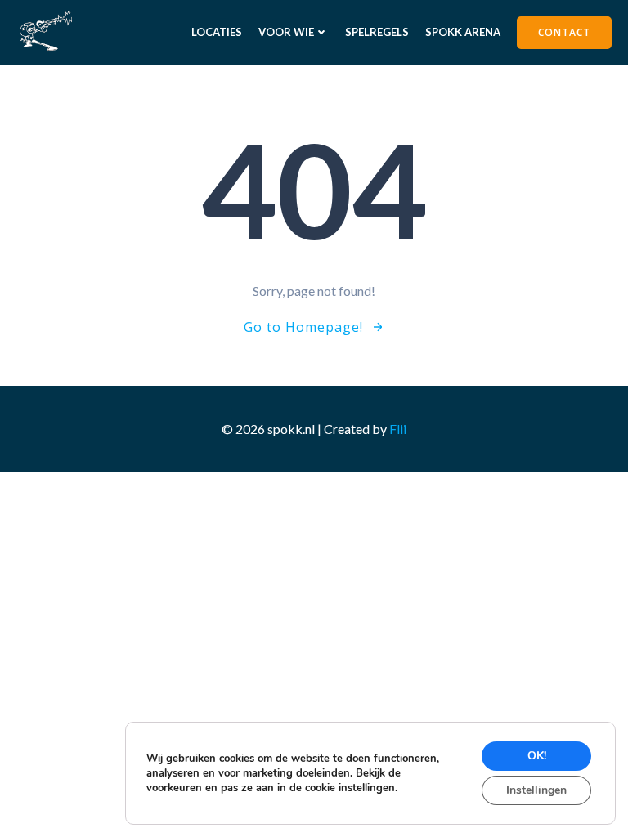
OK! (536, 755)
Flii (397, 428)
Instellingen (536, 790)
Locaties (216, 31)
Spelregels (377, 31)
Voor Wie (286, 31)
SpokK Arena (462, 31)
